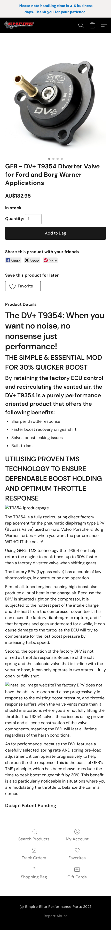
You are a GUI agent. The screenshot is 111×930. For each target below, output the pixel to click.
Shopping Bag (34, 877)
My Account (77, 839)
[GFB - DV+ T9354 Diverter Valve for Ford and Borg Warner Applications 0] (55, 104)
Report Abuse (55, 916)
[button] (19, 25)
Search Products (34, 839)
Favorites (77, 858)
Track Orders (34, 858)
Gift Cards (77, 877)
